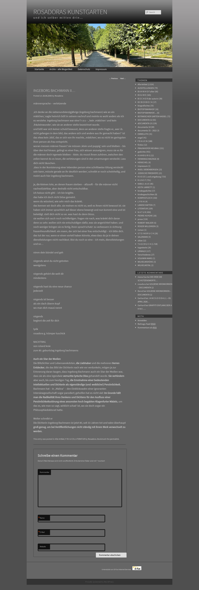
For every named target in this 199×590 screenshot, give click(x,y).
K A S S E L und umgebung (149, 176)
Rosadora (59, 95)
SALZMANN (143, 236)
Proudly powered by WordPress (99, 582)
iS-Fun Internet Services (123, 569)
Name (41, 518)
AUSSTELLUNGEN (146, 88)
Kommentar (44, 472)
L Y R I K (141, 201)
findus (140, 144)
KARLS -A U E (143, 183)
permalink (114, 439)
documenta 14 (144, 127)
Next (123, 78)
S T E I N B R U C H (146, 233)
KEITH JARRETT (145, 187)
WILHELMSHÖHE (145, 261)
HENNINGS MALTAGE (147, 158)
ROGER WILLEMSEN (147, 226)
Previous (113, 78)
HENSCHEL (143, 162)
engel (140, 137)
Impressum (101, 69)
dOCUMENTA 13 (145, 123)
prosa (140, 219)
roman (141, 229)
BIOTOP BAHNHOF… (147, 112)
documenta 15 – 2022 (147, 130)
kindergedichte (144, 190)
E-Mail (41, 532)
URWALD (142, 251)
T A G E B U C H (144, 244)
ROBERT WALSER (145, 222)
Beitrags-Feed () (147, 324)
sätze (140, 240)
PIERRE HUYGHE (145, 215)
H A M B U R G (144, 155)
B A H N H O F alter (146, 91)
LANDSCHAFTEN (145, 205)
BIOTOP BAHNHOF (146, 109)
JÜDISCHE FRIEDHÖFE (148, 173)
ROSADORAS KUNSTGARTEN (70, 12)
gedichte (142, 151)
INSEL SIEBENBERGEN (148, 169)
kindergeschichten (146, 194)
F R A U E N (69, 439)
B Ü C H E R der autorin (148, 98)
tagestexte (142, 247)
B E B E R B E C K (145, 102)
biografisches (144, 105)
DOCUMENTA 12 (145, 119)
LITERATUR (80, 439)
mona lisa (142, 276)
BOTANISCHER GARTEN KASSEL (152, 116)
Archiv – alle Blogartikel (61, 69)
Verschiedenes (144, 254)
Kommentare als (147, 327)
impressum (143, 166)
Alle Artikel (59, 439)
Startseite (39, 69)
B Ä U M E (142, 95)
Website (43, 546)
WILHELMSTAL (144, 265)
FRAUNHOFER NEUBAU (148, 148)
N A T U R (142, 212)
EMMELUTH (143, 134)
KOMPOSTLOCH (145, 197)
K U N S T (142, 180)
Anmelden (142, 320)
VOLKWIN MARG (145, 258)
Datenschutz (84, 69)
